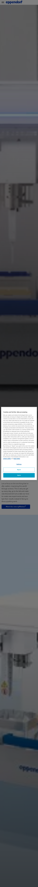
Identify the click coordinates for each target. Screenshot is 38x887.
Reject (19, 469)
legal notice (17, 458)
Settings (19, 464)
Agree (19, 475)
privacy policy (7, 458)
